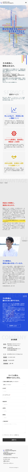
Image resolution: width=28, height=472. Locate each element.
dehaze (26, 2)
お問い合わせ (6, 461)
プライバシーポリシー (8, 463)
